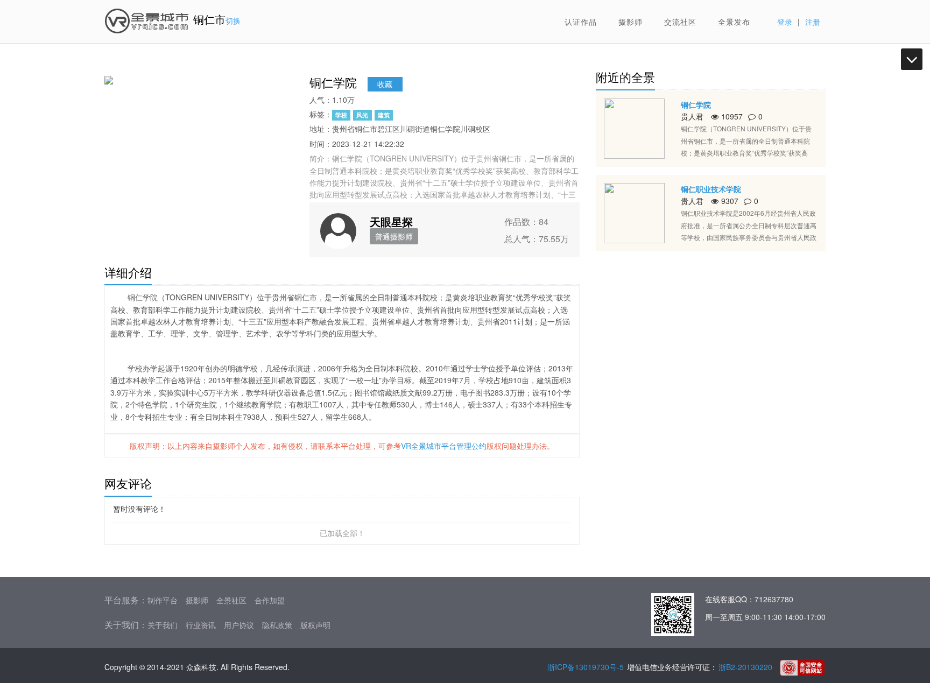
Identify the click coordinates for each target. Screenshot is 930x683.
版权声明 (315, 624)
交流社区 (680, 21)
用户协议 (239, 624)
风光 (362, 115)
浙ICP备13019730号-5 (585, 666)
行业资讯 (201, 624)
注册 (812, 21)
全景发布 (734, 21)
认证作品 (581, 21)
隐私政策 (277, 624)
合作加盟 (270, 600)
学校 (341, 115)
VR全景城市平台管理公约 (444, 445)
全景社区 (231, 600)
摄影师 (630, 21)
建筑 (384, 115)
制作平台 (162, 600)
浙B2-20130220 (745, 666)
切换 (233, 20)
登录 (784, 21)
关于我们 (162, 624)
